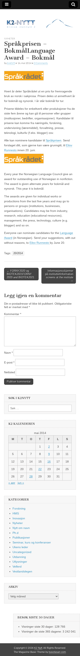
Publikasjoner (21, 537)
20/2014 (18, 253)
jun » (21, 482)
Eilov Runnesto (40, 242)
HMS (16, 513)
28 (31, 476)
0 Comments (41, 63)
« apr (11, 482)
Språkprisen (53, 140)
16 (49, 461)
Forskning (19, 508)
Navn (8, 352)
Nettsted (9, 372)
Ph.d (15, 532)
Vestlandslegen (22, 571)
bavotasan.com (57, 652)
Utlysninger (20, 561)
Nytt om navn (21, 528)
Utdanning (19, 557)
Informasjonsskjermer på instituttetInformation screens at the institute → (59, 275)
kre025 (11, 63)
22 (40, 469)
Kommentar (12, 314)
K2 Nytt (38, 648)
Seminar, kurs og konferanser (32, 542)
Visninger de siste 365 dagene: (42, 631)
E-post (9, 362)
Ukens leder (20, 547)
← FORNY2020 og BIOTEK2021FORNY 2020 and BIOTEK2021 (20, 274)
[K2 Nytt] (40, 20)
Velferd (17, 566)
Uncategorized (22, 552)
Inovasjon (19, 518)
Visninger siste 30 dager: (38, 626)
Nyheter (9, 38)
